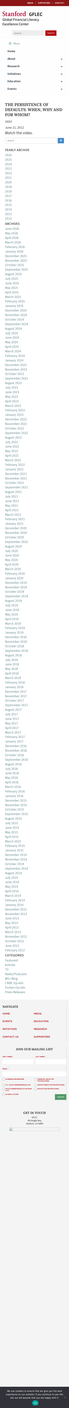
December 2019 (16, 582)
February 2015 (15, 845)
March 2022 (13, 460)
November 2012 (16, 936)
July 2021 (11, 496)
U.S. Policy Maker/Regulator (18, 1085)
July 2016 (11, 768)
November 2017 (16, 696)
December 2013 (16, 909)
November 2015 (16, 805)
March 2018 (13, 678)
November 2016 (16, 750)
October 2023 (14, 374)
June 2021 (12, 501)
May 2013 (11, 923)
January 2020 (14, 578)
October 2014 (14, 864)
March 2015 (13, 841)
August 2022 (13, 437)
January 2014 (14, 905)
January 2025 (14, 306)
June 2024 (12, 337)
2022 (8, 173)
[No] (64, 1397)
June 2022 (12, 446)
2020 (8, 182)
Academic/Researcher (15, 1079)
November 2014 (16, 859)
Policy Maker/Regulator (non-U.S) (19, 1090)
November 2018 (16, 641)
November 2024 (16, 315)
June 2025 (12, 283)
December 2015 (16, 800)
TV (7, 969)
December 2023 (16, 365)
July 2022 (11, 442)
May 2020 (11, 560)
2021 (8, 177)
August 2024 (13, 328)
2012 (8, 218)
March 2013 (13, 932)
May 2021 (11, 505)
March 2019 (13, 623)
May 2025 (11, 287)
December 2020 (16, 528)
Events (7, 1021)
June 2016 (12, 773)
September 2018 (16, 650)
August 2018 (13, 655)
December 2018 (16, 637)
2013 (8, 214)
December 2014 (16, 855)
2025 (8, 159)
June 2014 (12, 882)
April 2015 (12, 837)
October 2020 (14, 537)
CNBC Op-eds (14, 983)
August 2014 (13, 873)
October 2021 (14, 482)
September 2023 (16, 378)
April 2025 (12, 292)
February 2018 (15, 682)
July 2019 (11, 605)
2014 (8, 209)
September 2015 (16, 814)
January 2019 (14, 632)
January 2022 (14, 469)
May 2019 (11, 614)
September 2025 (16, 269)
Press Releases (15, 992)
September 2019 (16, 596)
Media (30, 3)
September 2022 (16, 433)
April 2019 (12, 619)
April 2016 (12, 782)
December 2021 (16, 474)
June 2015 (12, 827)
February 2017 (15, 737)
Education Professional (48, 1089)
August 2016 (13, 764)
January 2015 (14, 850)
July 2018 (11, 660)
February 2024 (15, 356)
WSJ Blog (11, 978)
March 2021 (13, 514)
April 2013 (12, 927)
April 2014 (12, 891)
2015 (8, 205)
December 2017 (16, 691)
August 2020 (13, 546)
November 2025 (16, 260)
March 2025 (13, 297)
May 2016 (11, 777)
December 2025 (16, 256)
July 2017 (11, 714)
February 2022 (15, 464)
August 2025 (13, 274)
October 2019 (14, 591)
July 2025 (11, 278)
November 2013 (16, 914)
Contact (59, 3)
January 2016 (14, 796)
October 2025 (14, 265)
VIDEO (8, 121)
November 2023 (16, 369)
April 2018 (12, 673)
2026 (8, 155)
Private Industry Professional (51, 1085)
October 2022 (14, 428)
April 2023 (12, 401)
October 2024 (14, 319)
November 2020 (16, 532)
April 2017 (12, 728)
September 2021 (16, 487)
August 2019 (13, 600)
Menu (16, 43)
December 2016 (16, 746)
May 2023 (11, 396)
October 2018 (14, 646)
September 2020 (16, 542)
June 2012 (12, 945)
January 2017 (14, 741)
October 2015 (14, 809)
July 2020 (11, 551)
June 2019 (12, 610)
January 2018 (14, 687)
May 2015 (11, 832)
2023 (8, 168)
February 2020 (15, 573)
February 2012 (15, 950)
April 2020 (12, 564)
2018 (8, 191)
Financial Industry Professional (46, 1080)
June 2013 (12, 918)
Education (41, 1021)
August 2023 (13, 383)
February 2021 (15, 519)
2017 (8, 196)
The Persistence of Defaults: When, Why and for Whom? (33, 109)
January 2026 (14, 251)
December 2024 (16, 310)
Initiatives (10, 1029)
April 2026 (12, 238)
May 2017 (11, 723)
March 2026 (13, 242)
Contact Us (11, 1037)
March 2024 (13, 351)
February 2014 (15, 900)
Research (40, 1029)
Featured (11, 960)
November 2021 (16, 478)
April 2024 (12, 346)
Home (6, 1014)
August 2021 (13, 492)
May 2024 (11, 342)
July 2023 (11, 387)
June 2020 (12, 555)
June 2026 (12, 228)
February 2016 (15, 791)
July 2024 (11, 333)
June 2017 (12, 718)
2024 (8, 164)
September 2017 (16, 705)
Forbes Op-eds (15, 987)
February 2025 (15, 301)
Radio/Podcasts (16, 974)
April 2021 (12, 510)
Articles (10, 965)
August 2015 (13, 818)
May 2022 (11, 451)
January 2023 (14, 414)
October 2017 (14, 700)
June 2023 (12, 392)
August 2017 (13, 709)
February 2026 (15, 247)
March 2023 (13, 405)
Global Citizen (12, 1094)
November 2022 (16, 424)
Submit (60, 1097)
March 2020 (13, 569)
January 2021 (14, 523)
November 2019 (16, 587)
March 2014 (13, 895)
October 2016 (14, 755)
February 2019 (15, 628)
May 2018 (11, 669)
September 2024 (16, 324)
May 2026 (11, 233)
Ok (35, 1403)
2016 (8, 200)
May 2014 (11, 886)
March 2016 (13, 787)
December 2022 (16, 419)
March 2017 (13, 732)
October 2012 (14, 941)
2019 (8, 187)
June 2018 (12, 664)
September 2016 (16, 759)
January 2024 (14, 360)
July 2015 (11, 823)
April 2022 (12, 455)
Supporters (44, 3)
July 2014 (11, 877)
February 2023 (15, 410)
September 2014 (16, 868)
